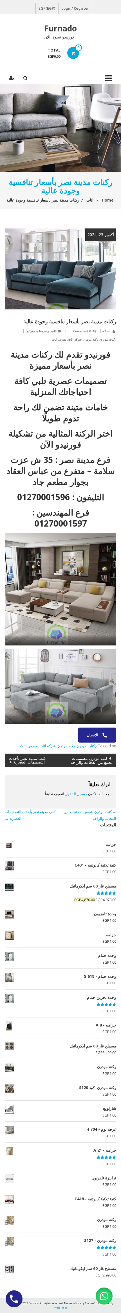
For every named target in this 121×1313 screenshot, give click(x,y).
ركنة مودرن (90, 339)
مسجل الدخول (76, 793)
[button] (104, 1296)
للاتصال (93, 734)
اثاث (54, 331)
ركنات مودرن (108, 339)
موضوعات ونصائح (38, 331)
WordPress (60, 1308)
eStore (77, 1303)
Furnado (60, 28)
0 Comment (82, 331)
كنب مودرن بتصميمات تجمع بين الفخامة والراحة (91, 760)
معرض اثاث (59, 339)
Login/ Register (75, 8)
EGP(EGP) (47, 8)
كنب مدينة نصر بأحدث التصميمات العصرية (27, 760)
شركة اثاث (75, 339)
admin (106, 331)
